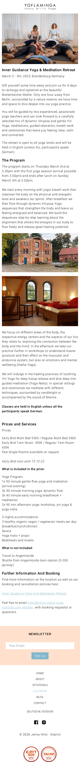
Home (40, 673)
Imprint (55, 734)
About (40, 679)
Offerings (40, 685)
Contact (40, 703)
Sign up (40, 656)
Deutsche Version (40, 711)
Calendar (40, 691)
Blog (40, 697)
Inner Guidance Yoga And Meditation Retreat (34, 593)
